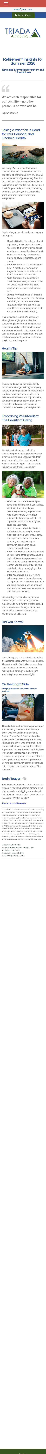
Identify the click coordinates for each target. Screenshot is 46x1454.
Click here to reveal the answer (14, 803)
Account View (24, 15)
